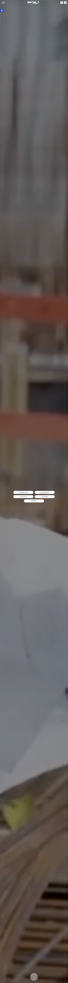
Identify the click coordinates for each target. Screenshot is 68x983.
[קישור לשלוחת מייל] (65, 2)
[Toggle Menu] (3, 2)
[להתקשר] (61, 2)
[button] (2, 10)
